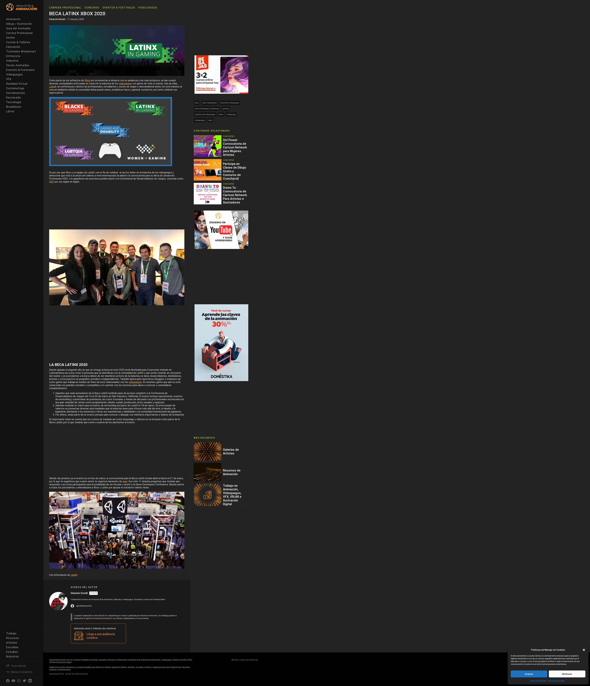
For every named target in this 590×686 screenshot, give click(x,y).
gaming (225, 109)
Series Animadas (17, 65)
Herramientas (15, 93)
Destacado (13, 97)
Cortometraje (15, 88)
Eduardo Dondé (57, 19)
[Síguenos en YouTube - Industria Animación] (221, 229)
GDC (51, 181)
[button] (583, 649)
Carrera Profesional (19, 33)
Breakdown (13, 106)
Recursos (12, 638)
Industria (12, 60)
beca (197, 103)
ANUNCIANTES (56, 674)
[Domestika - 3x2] (221, 74)
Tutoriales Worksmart (21, 51)
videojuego (231, 114)
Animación (13, 19)
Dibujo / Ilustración (19, 23)
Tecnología (13, 102)
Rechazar (567, 674)
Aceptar (529, 674)
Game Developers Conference (207, 109)
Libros (10, 111)
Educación (13, 46)
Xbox (87, 80)
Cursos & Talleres (18, 42)
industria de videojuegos (205, 114)
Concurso (92, 7)
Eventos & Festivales (20, 69)
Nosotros (12, 656)
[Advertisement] (116, 206)
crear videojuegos (209, 103)
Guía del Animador (18, 28)
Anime (10, 37)
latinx (221, 114)
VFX (8, 79)
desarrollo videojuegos (229, 103)
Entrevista (13, 56)
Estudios (12, 651)
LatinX (74, 575)
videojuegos (125, 83)
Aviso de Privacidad (538, 681)
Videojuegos (14, 74)
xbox (210, 120)
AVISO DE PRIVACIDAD (76, 674)
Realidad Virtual (17, 83)
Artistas (11, 642)
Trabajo (11, 633)
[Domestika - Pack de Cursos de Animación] (221, 342)
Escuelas (12, 647)
